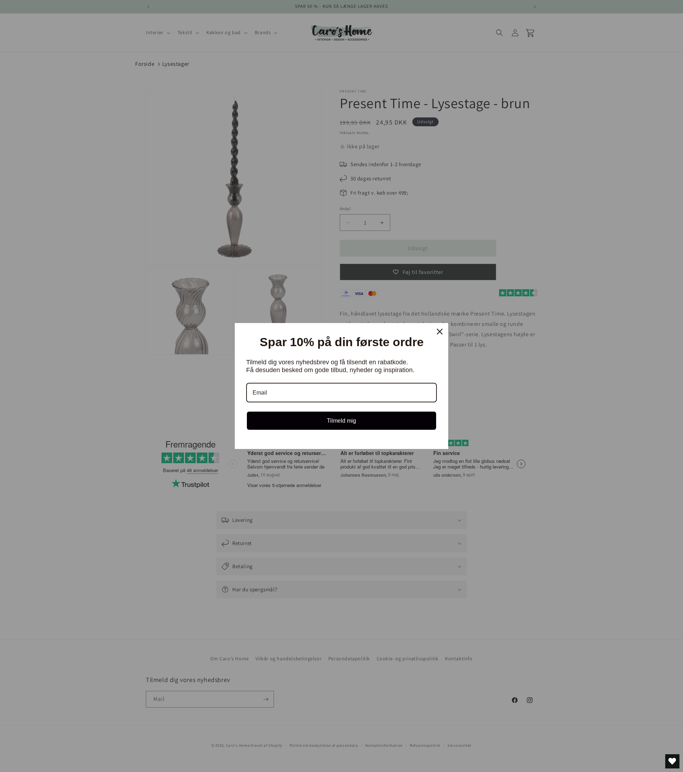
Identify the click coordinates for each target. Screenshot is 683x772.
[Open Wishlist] (672, 761)
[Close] (439, 331)
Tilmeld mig (341, 421)
